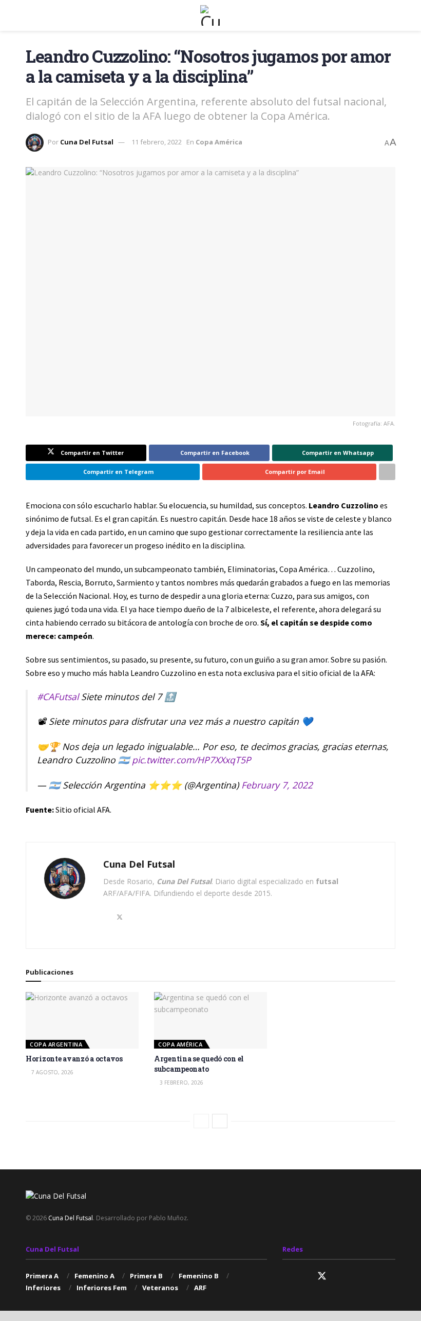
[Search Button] (391, 15)
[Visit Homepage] (210, 15)
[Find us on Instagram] (286, 1276)
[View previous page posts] (201, 1121)
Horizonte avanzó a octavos (74, 1058)
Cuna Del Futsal (86, 141)
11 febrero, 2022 (156, 141)
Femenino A (94, 1275)
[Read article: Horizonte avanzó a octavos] (82, 1020)
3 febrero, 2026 (180, 1082)
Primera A (42, 1275)
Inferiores (43, 1287)
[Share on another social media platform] (387, 472)
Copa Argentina (56, 1044)
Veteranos (160, 1287)
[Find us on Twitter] (322, 1276)
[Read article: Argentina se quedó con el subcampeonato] (210, 1020)
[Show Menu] (30, 15)
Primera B (146, 1275)
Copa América (219, 141)
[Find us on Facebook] (303, 1276)
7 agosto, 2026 (51, 1072)
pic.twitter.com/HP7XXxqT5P (191, 760)
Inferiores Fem (101, 1287)
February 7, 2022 (277, 785)
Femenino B (199, 1275)
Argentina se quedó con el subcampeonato (199, 1064)
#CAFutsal (58, 696)
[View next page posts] (219, 1121)
